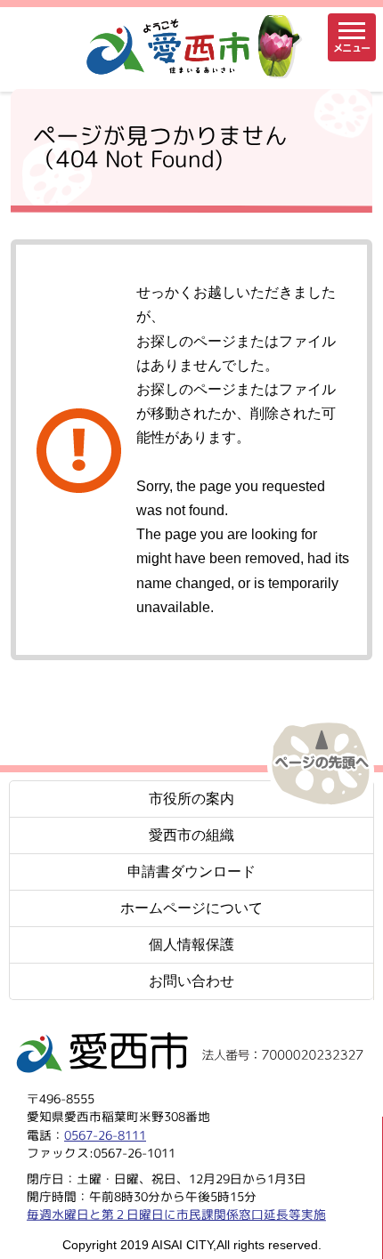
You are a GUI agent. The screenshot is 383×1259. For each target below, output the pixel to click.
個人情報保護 (191, 944)
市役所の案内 (191, 798)
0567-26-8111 (105, 1134)
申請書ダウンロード (191, 871)
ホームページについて (191, 908)
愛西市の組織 (191, 835)
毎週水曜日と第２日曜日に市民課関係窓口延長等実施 (176, 1214)
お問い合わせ (191, 981)
